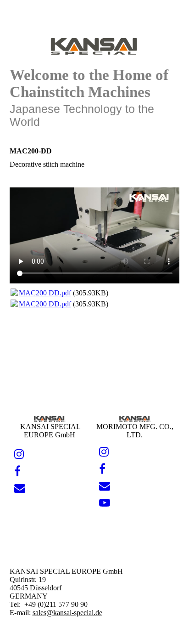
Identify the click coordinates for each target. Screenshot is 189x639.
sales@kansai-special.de (67, 612)
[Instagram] (19, 454)
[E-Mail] (19, 488)
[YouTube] (104, 503)
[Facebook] (17, 471)
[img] (95, 45)
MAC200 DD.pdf (45, 293)
